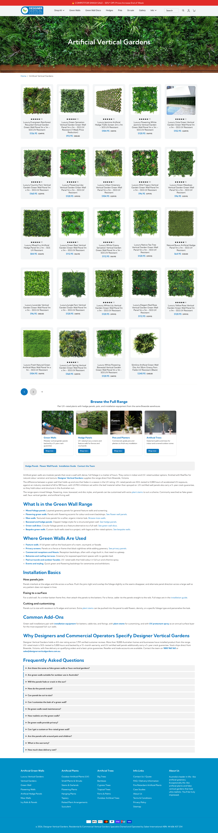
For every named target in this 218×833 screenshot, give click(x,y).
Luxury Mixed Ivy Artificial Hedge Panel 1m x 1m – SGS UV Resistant (37, 247)
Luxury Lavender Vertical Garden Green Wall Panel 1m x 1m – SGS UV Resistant (37, 307)
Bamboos (101, 781)
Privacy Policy (139, 802)
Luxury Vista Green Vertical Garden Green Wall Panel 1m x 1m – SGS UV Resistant (181, 125)
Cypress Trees (104, 785)
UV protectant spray (159, 623)
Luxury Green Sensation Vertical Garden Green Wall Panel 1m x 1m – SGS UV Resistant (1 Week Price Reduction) (73, 127)
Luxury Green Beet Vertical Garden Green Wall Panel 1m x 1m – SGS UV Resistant (73, 247)
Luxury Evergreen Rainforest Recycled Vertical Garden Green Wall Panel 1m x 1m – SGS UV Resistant (37, 126)
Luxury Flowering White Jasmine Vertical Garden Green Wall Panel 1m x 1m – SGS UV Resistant (145, 126)
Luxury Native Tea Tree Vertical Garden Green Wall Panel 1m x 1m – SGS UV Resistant (145, 249)
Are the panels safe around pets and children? (50, 736)
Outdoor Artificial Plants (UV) (75, 776)
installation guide (179, 597)
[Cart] (194, 10)
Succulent (66, 806)
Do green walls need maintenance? (44, 709)
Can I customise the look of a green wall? (47, 702)
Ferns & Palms (104, 793)
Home (23, 76)
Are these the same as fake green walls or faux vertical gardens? (59, 668)
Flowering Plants (69, 789)
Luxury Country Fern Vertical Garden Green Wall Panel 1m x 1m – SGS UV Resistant (37, 187)
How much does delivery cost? (42, 749)
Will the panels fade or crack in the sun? (47, 681)
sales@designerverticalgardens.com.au (41, 651)
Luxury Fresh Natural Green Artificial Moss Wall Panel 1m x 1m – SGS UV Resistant (37, 367)
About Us (137, 793)
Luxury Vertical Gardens (32, 776)
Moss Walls (26, 798)
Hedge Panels (31, 466)
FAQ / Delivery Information (146, 781)
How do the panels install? (40, 688)
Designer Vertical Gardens (70, 478)
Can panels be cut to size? (40, 695)
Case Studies (139, 789)
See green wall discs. (107, 525)
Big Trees (101, 776)
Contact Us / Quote (142, 776)
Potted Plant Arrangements (74, 802)
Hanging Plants (69, 793)
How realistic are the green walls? (44, 715)
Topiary (65, 798)
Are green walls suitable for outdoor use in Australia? (53, 675)
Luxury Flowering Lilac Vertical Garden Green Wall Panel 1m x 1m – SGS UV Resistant (73, 189)
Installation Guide (67, 466)
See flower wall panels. (116, 514)
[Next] (42, 392)
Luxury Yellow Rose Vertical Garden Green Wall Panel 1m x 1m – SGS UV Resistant (181, 308)
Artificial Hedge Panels (31, 793)
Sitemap (137, 806)
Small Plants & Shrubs (72, 781)
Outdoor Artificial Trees (108, 798)
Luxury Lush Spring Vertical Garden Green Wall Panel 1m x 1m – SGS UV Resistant (73, 368)
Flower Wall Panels (49, 466)
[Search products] (183, 10)
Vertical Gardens (28, 781)
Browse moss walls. (97, 518)
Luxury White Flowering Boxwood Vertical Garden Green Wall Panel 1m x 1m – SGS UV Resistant (109, 369)
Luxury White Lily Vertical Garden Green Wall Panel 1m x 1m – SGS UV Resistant (109, 308)
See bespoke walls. (122, 529)
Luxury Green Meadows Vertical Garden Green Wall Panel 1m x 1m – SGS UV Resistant (181, 189)
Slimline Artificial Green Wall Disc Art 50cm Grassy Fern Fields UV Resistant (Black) (145, 367)
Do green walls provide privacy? (43, 722)
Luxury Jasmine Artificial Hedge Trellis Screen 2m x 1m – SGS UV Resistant (109, 125)
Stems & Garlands (70, 785)
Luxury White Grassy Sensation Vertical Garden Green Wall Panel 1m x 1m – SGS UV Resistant (109, 249)
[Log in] (188, 10)
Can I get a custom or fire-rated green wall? (49, 729)
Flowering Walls (28, 789)
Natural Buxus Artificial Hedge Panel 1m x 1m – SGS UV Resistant (181, 247)
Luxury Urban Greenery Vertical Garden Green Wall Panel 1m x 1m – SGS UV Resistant (109, 189)
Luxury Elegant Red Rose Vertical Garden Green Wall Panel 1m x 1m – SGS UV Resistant (145, 309)
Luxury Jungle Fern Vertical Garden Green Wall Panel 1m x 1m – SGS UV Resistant (73, 307)
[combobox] (171, 10)
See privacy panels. (118, 548)
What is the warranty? (38, 743)
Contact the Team (86, 466)
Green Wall (26, 785)
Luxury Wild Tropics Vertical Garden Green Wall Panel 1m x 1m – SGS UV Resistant (145, 187)
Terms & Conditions (142, 798)
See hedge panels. (108, 522)
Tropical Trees (103, 789)
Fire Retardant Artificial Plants (147, 785)
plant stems (137, 492)
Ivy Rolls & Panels (29, 802)
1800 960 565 (169, 648)
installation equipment (65, 623)
